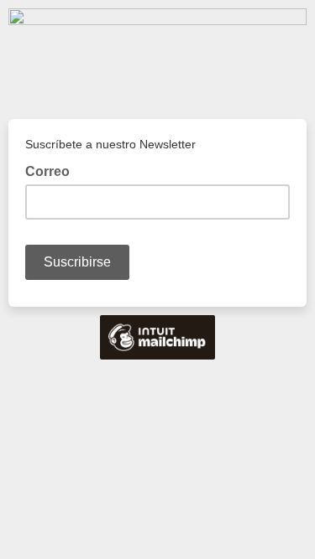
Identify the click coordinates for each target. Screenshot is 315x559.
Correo (52, 170)
